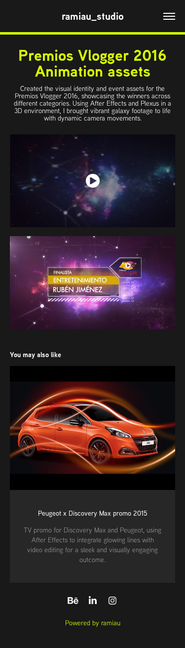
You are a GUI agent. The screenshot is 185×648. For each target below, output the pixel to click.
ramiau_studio (93, 16)
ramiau (110, 622)
